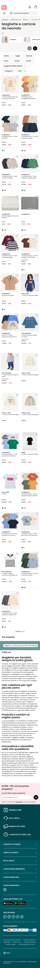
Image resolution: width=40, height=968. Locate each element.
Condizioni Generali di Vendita (11, 940)
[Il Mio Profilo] (29, 6)
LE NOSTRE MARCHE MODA (11, 877)
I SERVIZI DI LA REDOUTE (10, 852)
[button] (35, 6)
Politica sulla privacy (30, 942)
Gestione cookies (10, 944)
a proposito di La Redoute (12, 844)
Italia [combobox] (7, 953)
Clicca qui (19, 802)
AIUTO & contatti (9, 861)
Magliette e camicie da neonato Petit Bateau (20, 646)
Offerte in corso (17, 942)
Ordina (6, 56)
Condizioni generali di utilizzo (27, 944)
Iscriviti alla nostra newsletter (13, 793)
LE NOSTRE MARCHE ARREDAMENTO (14, 869)
